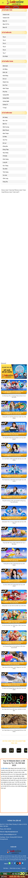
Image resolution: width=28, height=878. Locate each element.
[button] (3, 3)
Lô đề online (4, 768)
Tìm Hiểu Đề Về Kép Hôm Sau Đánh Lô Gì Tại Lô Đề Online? (14, 438)
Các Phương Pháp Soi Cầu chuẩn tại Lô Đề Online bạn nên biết (14, 647)
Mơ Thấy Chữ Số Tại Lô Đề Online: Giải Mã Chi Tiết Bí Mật (14, 710)
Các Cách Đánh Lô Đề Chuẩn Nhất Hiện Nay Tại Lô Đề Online (14, 459)
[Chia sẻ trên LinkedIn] (22, 863)
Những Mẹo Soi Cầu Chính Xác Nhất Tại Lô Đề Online (14, 605)
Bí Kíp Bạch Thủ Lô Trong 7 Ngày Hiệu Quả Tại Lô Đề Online (14, 522)
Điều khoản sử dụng (15, 868)
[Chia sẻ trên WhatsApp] (9, 863)
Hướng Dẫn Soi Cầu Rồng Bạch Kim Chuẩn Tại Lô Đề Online (14, 417)
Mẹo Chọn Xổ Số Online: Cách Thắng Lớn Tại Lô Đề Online (14, 668)
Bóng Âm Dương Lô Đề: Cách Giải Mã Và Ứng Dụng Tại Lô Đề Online (14, 501)
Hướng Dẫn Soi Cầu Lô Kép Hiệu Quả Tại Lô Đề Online (14, 564)
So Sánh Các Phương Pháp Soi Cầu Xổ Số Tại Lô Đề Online (14, 689)
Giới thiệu (5, 868)
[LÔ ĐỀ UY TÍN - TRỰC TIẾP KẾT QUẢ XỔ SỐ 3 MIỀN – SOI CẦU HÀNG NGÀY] (15, 2)
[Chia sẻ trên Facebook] (12, 863)
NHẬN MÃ (13, 847)
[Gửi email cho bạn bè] (17, 863)
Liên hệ (24, 868)
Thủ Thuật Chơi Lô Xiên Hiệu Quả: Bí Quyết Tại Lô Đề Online (14, 480)
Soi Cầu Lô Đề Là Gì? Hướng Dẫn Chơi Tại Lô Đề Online (14, 585)
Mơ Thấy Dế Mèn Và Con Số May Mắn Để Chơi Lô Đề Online (14, 731)
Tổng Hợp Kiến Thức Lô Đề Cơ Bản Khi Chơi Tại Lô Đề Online (14, 543)
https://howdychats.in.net (11, 831)
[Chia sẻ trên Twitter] (15, 863)
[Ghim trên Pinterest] (20, 863)
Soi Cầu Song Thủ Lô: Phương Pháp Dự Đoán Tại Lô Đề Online (14, 396)
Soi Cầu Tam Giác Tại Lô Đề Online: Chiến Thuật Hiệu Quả (14, 626)
